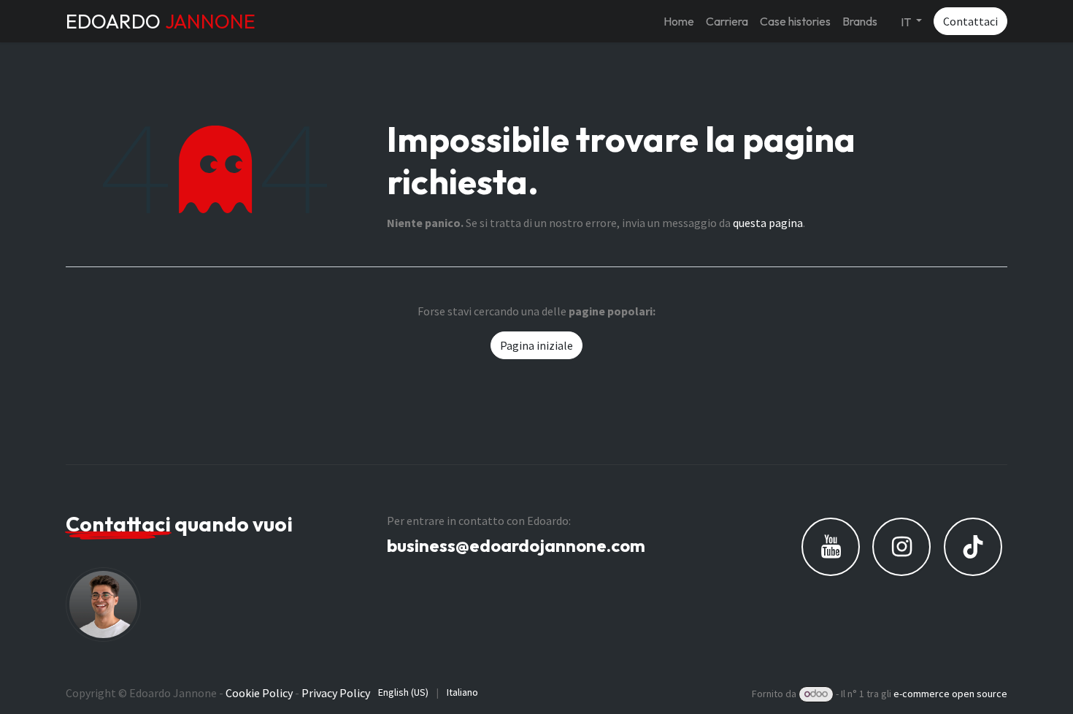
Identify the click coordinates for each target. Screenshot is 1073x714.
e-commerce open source (950, 693)
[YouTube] (831, 547)
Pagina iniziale (536, 345)
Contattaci (970, 21)
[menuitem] (679, 21)
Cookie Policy (259, 693)
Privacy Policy (335, 693)
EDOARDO (160, 21)
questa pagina (768, 222)
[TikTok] (973, 547)
